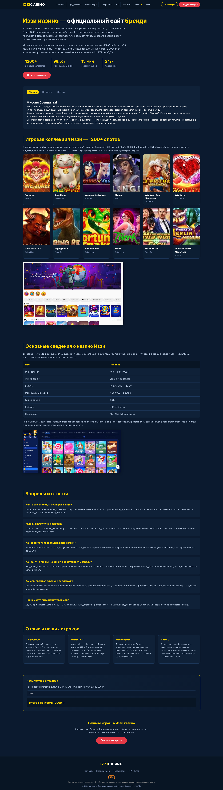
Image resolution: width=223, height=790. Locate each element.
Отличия (61, 92)
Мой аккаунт (169, 4)
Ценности (47, 92)
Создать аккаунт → (111, 740)
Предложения (75, 4)
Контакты (61, 4)
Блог (138, 4)
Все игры (127, 4)
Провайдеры (91, 4)
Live (148, 4)
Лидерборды (106, 4)
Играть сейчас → (36, 75)
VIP (117, 4)
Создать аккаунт (190, 4)
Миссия (33, 92)
